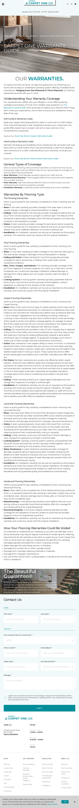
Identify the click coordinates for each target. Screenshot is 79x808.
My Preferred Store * (48, 661)
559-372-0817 (54, 12)
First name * (8, 614)
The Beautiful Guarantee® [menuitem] (47, 777)
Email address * (46, 648)
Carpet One (8, 36)
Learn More (8, 597)
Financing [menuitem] (7, 791)
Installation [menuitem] (46, 785)
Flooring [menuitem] (7, 764)
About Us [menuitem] (64, 764)
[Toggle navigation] (3, 4)
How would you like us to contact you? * (18, 635)
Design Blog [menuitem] (27, 784)
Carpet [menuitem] (6, 776)
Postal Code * (8, 661)
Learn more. (52, 804)
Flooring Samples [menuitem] (26, 769)
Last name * (45, 614)
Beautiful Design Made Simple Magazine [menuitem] (28, 777)
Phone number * (10, 648)
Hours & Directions (11, 734)
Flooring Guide (21, 36)
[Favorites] (71, 4)
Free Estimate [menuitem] (9, 787)
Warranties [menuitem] (46, 782)
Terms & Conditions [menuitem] (65, 783)
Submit (39, 708)
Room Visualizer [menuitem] (29, 764)
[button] (68, 4)
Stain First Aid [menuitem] (47, 768)
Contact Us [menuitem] (65, 778)
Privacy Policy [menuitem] (66, 788)
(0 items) (75, 4)
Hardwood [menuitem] (7, 772)
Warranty (33, 36)
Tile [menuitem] (5, 783)
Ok (65, 802)
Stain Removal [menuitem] (47, 764)
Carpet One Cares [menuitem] (65, 773)
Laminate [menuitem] (7, 779)
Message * (7, 675)
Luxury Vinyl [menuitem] (8, 768)
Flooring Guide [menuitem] (47, 772)
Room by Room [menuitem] (67, 768)
